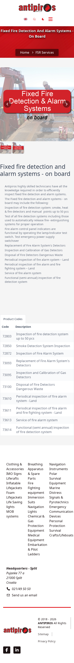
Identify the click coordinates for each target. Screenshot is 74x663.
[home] (37, 7)
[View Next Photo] (66, 104)
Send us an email (24, 595)
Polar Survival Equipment (57, 478)
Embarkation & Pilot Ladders (37, 549)
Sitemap (43, 634)
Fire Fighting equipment (36, 488)
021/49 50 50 (21, 589)
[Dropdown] (25, 19)
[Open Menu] (52, 19)
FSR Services (45, 52)
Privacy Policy (46, 641)
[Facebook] (6, 650)
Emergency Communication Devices (61, 511)
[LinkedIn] (17, 650)
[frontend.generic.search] (34, 19)
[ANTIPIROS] (17, 630)
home (24, 52)
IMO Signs (14, 474)
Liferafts (12, 478)
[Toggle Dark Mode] (43, 19)
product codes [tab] (12, 319)
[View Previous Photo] (7, 104)
